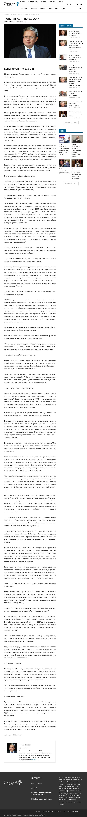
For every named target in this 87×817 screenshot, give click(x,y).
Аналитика (24, 9)
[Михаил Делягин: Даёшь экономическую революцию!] (63, 57)
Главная (6, 14)
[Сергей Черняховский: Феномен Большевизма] (63, 93)
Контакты (60, 1)
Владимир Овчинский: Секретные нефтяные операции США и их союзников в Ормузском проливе (75, 81)
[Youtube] (81, 4)
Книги (57, 9)
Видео (63, 9)
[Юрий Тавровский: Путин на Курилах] (64, 163)
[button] (80, 9)
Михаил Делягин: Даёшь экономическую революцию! (75, 57)
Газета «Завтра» (36, 783)
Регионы (42, 9)
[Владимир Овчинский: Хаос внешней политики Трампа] (63, 104)
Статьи (21, 14)
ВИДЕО (62, 131)
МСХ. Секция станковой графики (41, 799)
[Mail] (67, 4)
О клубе (22, 1)
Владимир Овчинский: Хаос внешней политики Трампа (75, 103)
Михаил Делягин (8, 21)
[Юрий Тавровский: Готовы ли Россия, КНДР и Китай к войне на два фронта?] (64, 139)
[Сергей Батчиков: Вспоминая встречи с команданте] (63, 33)
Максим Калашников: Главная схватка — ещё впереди (75, 113)
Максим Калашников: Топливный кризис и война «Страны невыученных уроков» (76, 150)
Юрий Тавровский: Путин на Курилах (64, 171)
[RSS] (70, 4)
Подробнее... (34, 759)
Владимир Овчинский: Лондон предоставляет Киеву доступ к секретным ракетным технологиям (76, 45)
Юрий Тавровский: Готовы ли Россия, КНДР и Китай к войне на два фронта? (64, 149)
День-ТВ (34, 788)
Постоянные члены (32, 1)
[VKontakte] (77, 4)
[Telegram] (74, 4)
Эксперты (43, 1)
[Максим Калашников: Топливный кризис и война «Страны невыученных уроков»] (77, 139)
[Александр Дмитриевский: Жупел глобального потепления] (63, 67)
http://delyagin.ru (23, 748)
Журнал (51, 9)
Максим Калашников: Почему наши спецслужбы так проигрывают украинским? (76, 173)
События (34, 9)
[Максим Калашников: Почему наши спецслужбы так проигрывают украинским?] (77, 163)
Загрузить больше (70, 123)
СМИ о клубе (51, 1)
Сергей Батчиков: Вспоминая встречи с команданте (75, 33)
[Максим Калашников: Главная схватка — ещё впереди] (63, 114)
